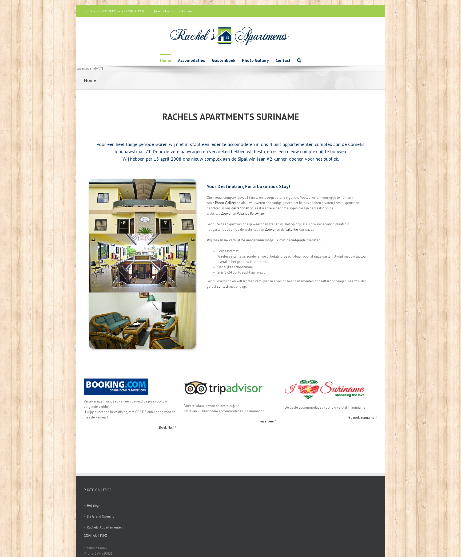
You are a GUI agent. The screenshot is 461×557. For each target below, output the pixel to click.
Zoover (226, 213)
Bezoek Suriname (361, 417)
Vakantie (291, 229)
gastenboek (240, 208)
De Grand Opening (100, 516)
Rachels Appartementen (105, 527)
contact (223, 286)
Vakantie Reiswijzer (251, 213)
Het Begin (94, 505)
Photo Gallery (225, 203)
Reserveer (267, 421)
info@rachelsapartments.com (170, 11)
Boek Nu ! (166, 427)
